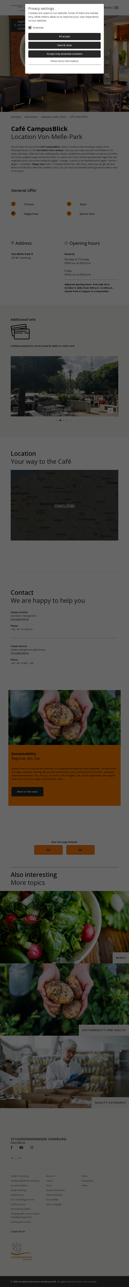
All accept (64, 36)
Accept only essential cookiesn (64, 54)
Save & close (64, 45)
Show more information (64, 61)
